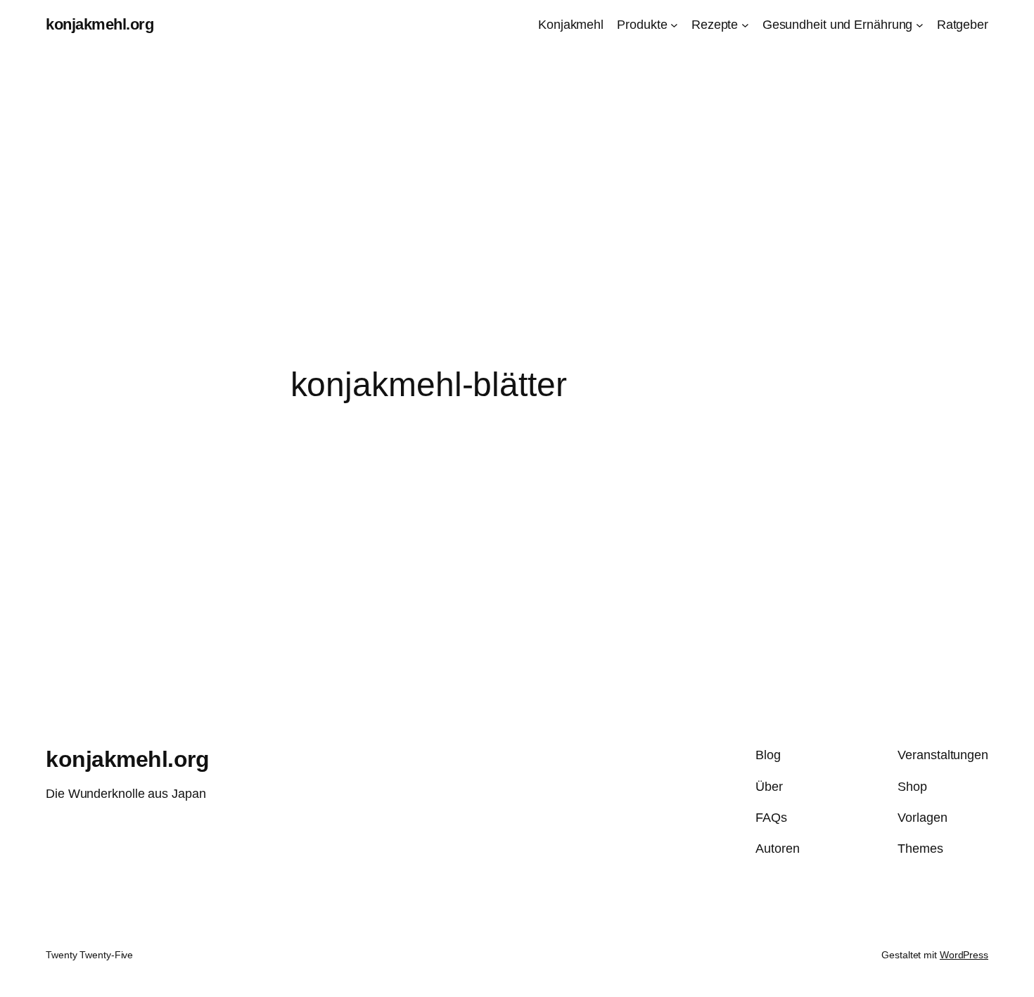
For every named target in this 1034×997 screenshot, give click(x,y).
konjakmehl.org (99, 24)
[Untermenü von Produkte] (674, 25)
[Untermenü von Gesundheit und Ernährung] (920, 25)
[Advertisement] (517, 254)
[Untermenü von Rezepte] (745, 25)
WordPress (964, 954)
